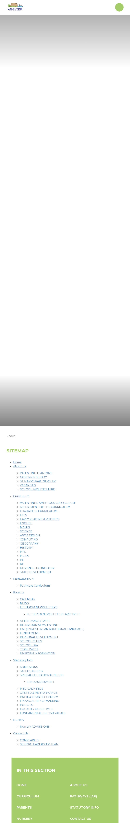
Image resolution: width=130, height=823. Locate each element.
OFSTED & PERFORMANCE (38, 692)
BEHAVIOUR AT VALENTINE (39, 625)
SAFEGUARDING (31, 671)
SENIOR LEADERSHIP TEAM (39, 744)
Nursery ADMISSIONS (35, 726)
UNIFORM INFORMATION (37, 653)
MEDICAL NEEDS (31, 688)
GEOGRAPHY (29, 543)
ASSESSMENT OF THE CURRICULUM (45, 507)
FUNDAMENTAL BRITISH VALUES (43, 713)
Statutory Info (22, 660)
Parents (18, 592)
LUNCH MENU (29, 633)
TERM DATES (29, 649)
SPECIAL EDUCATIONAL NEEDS (41, 675)
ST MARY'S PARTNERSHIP (38, 481)
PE (22, 559)
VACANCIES (28, 485)
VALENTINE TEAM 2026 (36, 473)
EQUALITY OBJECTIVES (36, 709)
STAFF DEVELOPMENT (35, 572)
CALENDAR (27, 599)
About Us (19, 466)
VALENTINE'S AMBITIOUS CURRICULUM (47, 503)
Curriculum (21, 496)
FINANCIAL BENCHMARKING (39, 700)
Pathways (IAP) (23, 578)
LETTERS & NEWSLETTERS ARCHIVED (53, 614)
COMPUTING (29, 539)
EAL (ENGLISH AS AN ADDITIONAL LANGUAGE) (52, 629)
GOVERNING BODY (33, 477)
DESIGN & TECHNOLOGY (37, 568)
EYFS (23, 515)
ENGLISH (26, 523)
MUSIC (24, 555)
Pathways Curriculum (35, 585)
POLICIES (26, 705)
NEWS (24, 603)
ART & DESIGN (30, 535)
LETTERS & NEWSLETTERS (38, 607)
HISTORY (26, 547)
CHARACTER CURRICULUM (38, 511)
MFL (23, 551)
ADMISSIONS (29, 667)
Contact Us (20, 733)
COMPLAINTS (29, 740)
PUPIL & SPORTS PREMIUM (39, 696)
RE (22, 564)
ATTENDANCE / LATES (35, 621)
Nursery (18, 719)
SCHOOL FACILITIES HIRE (37, 489)
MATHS (25, 527)
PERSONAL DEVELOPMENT (39, 637)
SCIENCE (26, 531)
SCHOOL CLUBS (31, 641)
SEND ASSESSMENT (40, 682)
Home (10, 436)
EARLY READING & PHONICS (39, 519)
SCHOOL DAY (29, 645)
